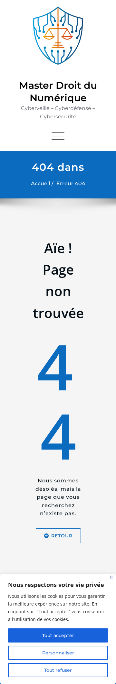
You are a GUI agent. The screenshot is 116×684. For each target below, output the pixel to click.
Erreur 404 (70, 183)
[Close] (111, 577)
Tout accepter (58, 635)
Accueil (40, 183)
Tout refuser (58, 670)
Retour (61, 536)
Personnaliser (58, 653)
